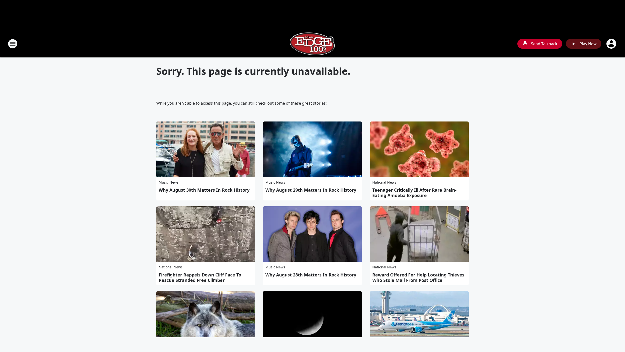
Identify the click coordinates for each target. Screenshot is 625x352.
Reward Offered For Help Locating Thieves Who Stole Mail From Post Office (418, 277)
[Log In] (611, 44)
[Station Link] (312, 43)
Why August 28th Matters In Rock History (310, 274)
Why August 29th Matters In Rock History (310, 190)
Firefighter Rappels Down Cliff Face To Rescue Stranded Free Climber (200, 277)
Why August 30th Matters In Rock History (204, 190)
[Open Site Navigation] (13, 44)
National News (384, 182)
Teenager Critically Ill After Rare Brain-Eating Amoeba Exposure (414, 192)
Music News (168, 182)
